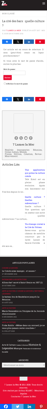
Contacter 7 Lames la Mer (23, 396)
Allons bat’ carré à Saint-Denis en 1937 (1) (22, 282)
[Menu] (43, 3)
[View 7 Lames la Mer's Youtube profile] (26, 138)
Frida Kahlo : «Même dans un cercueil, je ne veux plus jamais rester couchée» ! (23, 326)
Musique (18, 348)
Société (5, 352)
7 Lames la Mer (13, 30)
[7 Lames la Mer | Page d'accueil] (5, 3)
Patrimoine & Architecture (14, 279)
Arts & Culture (9, 291)
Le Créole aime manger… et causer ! (19, 271)
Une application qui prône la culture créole (35, 172)
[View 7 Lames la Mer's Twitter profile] (21, 138)
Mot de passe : (9, 69)
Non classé (8, 13)
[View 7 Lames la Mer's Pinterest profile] (31, 138)
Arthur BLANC (25, 390)
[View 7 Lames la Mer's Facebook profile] (16, 138)
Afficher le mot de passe (17, 84)
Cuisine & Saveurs (10, 268)
